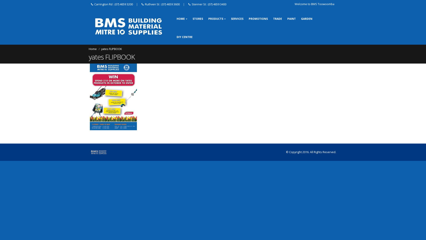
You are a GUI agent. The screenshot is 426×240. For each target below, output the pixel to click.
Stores (198, 19)
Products (215, 19)
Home (181, 19)
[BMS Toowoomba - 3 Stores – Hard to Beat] (128, 26)
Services (237, 19)
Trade (277, 19)
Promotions (258, 19)
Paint (291, 19)
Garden (306, 19)
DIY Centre (185, 37)
